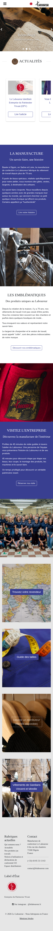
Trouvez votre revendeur (26, 592)
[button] (1, 29)
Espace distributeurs (12, 866)
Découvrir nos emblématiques (26, 348)
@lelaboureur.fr (34, 904)
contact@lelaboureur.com (38, 868)
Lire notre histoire (26, 212)
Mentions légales (26, 918)
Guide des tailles (26, 657)
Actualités (8, 848)
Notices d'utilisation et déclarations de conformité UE (13, 860)
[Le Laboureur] (42, 3)
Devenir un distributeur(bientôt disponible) (26, 721)
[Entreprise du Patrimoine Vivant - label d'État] (31, 3)
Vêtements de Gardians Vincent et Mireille (26, 786)
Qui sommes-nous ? (12, 845)
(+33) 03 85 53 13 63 (36, 861)
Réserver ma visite (26, 483)
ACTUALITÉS (30, 61)
